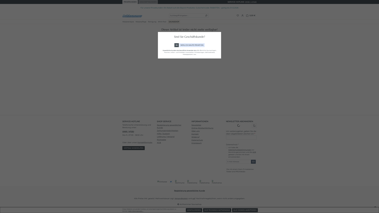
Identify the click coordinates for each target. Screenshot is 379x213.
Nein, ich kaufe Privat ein (192, 45)
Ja (177, 45)
